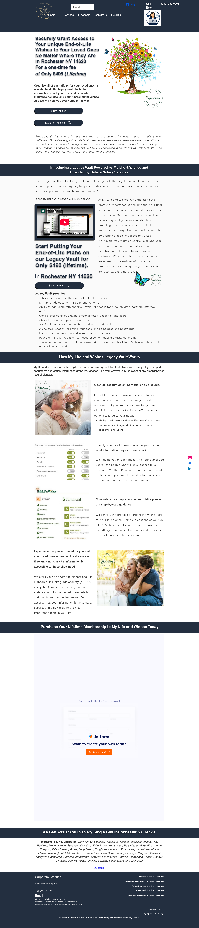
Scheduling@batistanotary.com (61, 901)
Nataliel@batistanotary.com (68, 904)
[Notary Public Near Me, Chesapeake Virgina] (190, 457)
